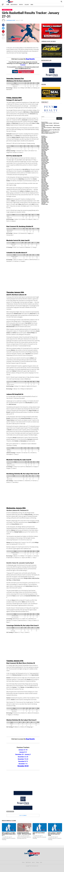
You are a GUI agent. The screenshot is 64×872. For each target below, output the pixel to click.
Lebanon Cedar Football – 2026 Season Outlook (50, 123)
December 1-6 (23, 764)
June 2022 (43, 192)
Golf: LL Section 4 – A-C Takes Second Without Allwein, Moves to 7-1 (50, 132)
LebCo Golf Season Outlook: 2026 (39, 833)
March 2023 (44, 182)
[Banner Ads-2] (51, 57)
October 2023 (44, 174)
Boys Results (30, 739)
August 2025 (44, 150)
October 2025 (44, 148)
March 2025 (44, 156)
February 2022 (44, 196)
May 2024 (43, 167)
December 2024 (45, 159)
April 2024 (43, 168)
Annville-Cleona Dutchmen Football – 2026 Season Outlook (24, 833)
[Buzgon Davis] (23, 809)
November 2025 (45, 147)
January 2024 (44, 171)
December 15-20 (23, 759)
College (27, 4)
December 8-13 (23, 761)
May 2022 (43, 193)
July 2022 (43, 191)
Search (42, 116)
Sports (21, 4)
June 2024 (43, 165)
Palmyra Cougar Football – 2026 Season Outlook (50, 126)
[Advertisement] (23, 53)
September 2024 (45, 162)
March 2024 (44, 169)
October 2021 (44, 201)
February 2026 (44, 143)
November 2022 (45, 186)
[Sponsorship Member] (51, 38)
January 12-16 (23, 750)
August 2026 (44, 137)
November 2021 (45, 200)
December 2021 (45, 199)
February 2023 (44, 183)
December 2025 (45, 146)
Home (7, 4)
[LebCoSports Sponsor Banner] (23, 73)
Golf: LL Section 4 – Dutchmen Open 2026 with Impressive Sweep (54, 834)
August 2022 (44, 190)
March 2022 (44, 195)
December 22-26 (23, 757)
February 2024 (44, 170)
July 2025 (43, 151)
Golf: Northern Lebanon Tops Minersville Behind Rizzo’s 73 (50, 130)
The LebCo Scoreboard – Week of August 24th (50, 128)
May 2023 (43, 180)
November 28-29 (23, 766)
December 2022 (45, 185)
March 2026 (44, 142)
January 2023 (44, 184)
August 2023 (44, 177)
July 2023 (43, 178)
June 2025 (43, 152)
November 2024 (45, 160)
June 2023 (43, 179)
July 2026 (43, 138)
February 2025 (44, 157)
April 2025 (43, 154)
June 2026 (43, 139)
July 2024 (43, 164)
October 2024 (44, 161)
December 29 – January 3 (23, 754)
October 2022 (44, 188)
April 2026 (43, 141)
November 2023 (45, 173)
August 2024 (44, 163)
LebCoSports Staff (11, 20)
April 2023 (43, 181)
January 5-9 (23, 752)
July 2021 (43, 203)
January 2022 (44, 197)
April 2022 (43, 194)
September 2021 (45, 202)
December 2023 (45, 172)
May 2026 (43, 140)
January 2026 (44, 145)
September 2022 (45, 189)
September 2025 (45, 149)
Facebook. (23, 65)
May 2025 (43, 153)
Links (31, 4)
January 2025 (44, 158)
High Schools (14, 4)
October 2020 (44, 204)
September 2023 (45, 175)
